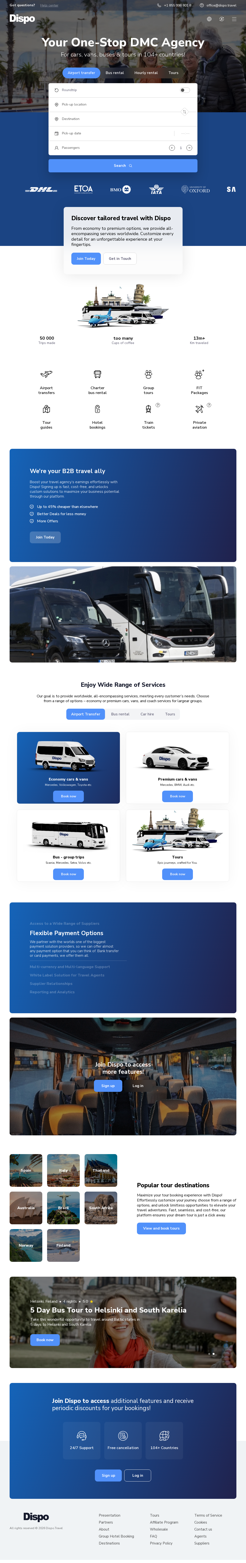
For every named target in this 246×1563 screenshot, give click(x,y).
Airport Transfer (85, 714)
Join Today (86, 258)
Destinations (109, 1551)
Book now (68, 796)
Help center (49, 5)
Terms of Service (208, 1523)
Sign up (108, 1093)
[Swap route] (184, 111)
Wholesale (159, 1537)
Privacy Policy (161, 1551)
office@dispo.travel (221, 5)
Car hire (147, 714)
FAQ (153, 1544)
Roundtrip (69, 90)
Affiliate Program (164, 1530)
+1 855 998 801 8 (177, 5)
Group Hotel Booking (116, 1544)
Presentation (109, 1523)
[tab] (209, 1361)
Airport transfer (81, 72)
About (104, 1537)
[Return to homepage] (22, 19)
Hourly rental (146, 72)
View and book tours (161, 1235)
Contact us (203, 1537)
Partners (106, 1530)
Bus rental (115, 72)
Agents (200, 1544)
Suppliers (201, 1551)
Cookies (200, 1530)
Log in (138, 1093)
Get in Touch (120, 258)
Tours (173, 72)
